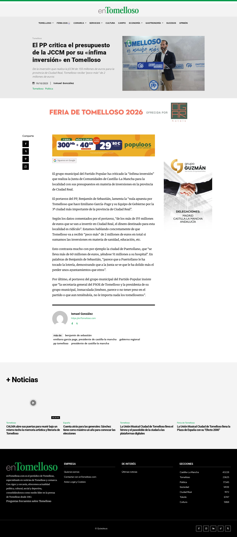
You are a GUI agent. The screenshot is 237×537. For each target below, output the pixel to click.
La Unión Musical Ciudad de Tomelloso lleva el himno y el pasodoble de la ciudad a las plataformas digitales (146, 430)
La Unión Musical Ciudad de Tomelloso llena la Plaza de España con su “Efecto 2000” (203, 428)
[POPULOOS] (103, 155)
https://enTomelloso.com (83, 318)
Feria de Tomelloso (186, 422)
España (66, 422)
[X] (25, 151)
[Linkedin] (213, 528)
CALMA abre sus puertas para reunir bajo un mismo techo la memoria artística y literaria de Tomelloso (33, 430)
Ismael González (64, 83)
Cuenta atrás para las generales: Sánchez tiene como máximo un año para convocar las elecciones (89, 430)
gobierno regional (129, 339)
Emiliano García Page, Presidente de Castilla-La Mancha (85, 339)
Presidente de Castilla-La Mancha (90, 343)
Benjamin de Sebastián (78, 335)
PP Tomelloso (60, 343)
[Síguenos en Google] (64, 166)
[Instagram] (206, 528)
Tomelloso (37, 38)
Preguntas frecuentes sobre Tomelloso (28, 501)
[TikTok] (220, 528)
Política (49, 89)
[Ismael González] (60, 318)
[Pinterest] (25, 159)
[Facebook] (25, 144)
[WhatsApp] (25, 166)
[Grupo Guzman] (188, 230)
